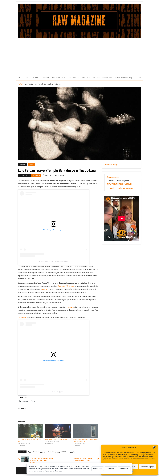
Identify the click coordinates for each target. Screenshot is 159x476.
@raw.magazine (113, 177)
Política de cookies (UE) (123, 78)
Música (31, 164)
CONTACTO (86, 78)
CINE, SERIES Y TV (58, 78)
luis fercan (50, 451)
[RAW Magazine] (19, 78)
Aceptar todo (97, 468)
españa (42, 452)
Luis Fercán (22, 317)
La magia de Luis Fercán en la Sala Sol (56, 439)
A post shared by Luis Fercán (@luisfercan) (53, 261)
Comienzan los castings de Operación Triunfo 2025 (82, 459)
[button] (155, 448)
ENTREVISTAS (74, 78)
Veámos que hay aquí (147, 467)
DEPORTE (36, 78)
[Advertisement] (79, 54)
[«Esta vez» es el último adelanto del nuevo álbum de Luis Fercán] (85, 431)
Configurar (124, 468)
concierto (35, 451)
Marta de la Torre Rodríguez (55, 175)
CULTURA (46, 78)
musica (63, 451)
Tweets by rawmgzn (111, 165)
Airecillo (45, 289)
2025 (29, 452)
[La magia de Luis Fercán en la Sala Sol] (58, 431)
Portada (20, 84)
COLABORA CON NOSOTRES (102, 78)
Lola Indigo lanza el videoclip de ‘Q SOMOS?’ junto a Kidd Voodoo (41, 460)
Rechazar (111, 468)
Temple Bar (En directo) (66, 286)
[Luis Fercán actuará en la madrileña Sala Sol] (30, 431)
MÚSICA (26, 78)
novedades (71, 452)
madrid (57, 452)
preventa (71, 307)
